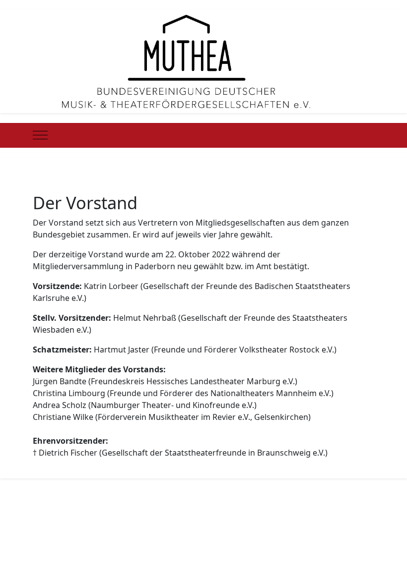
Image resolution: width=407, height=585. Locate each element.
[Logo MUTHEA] (186, 60)
